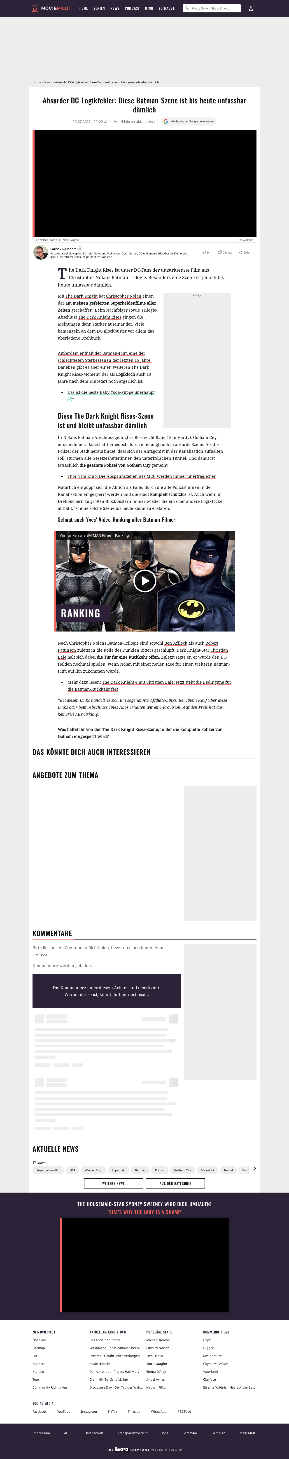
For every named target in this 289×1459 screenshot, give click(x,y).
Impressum (41, 1433)
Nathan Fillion (157, 1387)
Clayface (209, 1379)
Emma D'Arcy (156, 1371)
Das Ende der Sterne (105, 1340)
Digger (208, 1348)
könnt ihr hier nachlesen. (124, 994)
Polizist (160, 1170)
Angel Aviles (155, 1379)
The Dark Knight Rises (99, 317)
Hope (207, 1340)
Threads (134, 1411)
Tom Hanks (154, 1356)
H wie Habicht (99, 1363)
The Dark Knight (81, 296)
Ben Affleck (175, 643)
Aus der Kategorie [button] (175, 1183)
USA (72, 1170)
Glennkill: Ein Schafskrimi (108, 1379)
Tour (36, 1379)
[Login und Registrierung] (251, 8)
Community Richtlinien (50, 1387)
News (48, 82)
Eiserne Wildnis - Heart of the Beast (229, 1387)
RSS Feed (184, 1411)
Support (39, 1363)
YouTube (63, 1411)
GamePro (218, 1433)
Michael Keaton (158, 1340)
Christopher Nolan (123, 296)
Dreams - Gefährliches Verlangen (114, 1356)
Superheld (119, 1170)
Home (37, 82)
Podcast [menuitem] (132, 8)
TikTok (112, 1411)
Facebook (40, 1411)
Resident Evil (213, 1356)
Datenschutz (94, 1433)
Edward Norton (157, 1348)
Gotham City (182, 1170)
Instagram (89, 1411)
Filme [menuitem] (83, 8)
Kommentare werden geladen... (63, 965)
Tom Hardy (178, 437)
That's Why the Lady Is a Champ (144, 1212)
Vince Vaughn (156, 1363)
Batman (140, 1170)
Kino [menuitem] (149, 8)
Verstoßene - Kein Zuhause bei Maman (116, 1348)
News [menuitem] (114, 8)
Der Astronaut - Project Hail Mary (114, 1371)
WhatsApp (159, 1411)
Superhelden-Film (48, 1170)
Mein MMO (248, 1433)
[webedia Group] (144, 1450)
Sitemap (39, 1348)
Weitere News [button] (113, 1183)
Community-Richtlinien (87, 947)
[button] (224, 252)
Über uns (40, 1340)
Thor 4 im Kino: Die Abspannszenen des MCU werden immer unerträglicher (142, 476)
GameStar (189, 1433)
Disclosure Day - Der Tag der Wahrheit (116, 1387)
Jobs (165, 1433)
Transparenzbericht (133, 1433)
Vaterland (210, 1371)
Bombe (247, 1170)
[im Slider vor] (254, 1168)
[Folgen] (79, 248)
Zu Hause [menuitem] (167, 8)
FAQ (36, 1356)
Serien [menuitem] (99, 8)
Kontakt (38, 1371)
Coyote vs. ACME (215, 1363)
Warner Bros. (93, 1170)
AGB (67, 1433)
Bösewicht (207, 1170)
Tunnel (228, 1170)
